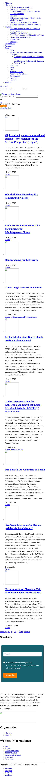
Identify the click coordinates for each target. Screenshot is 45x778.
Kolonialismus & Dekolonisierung (24, 317)
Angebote (8, 46)
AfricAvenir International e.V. (21, 7)
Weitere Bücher (20, 63)
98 (22, 632)
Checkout (13, 80)
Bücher (12, 50)
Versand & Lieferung (13, 755)
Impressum (9, 757)
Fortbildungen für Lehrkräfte (20, 33)
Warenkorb (14, 78)
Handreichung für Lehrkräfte (21, 259)
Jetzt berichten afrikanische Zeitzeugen (29, 61)
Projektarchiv (10, 44)
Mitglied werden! (16, 20)
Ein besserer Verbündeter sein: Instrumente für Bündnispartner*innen (22, 229)
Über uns (8, 5)
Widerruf (8, 748)
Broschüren (14, 65)
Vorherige (3, 632)
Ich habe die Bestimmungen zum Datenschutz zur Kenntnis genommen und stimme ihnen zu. (22, 665)
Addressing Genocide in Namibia (23, 287)
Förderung (14, 42)
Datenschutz (9, 759)
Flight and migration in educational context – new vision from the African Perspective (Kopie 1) (25, 138)
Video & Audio (17, 449)
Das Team (13, 16)
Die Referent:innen (17, 14)
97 (20, 632)
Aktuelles (8, 3)
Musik (12, 70)
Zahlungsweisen (11, 753)
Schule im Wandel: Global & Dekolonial (25, 29)
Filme (12, 67)
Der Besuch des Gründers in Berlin (25, 469)
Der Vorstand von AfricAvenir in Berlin (25, 12)
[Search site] (1, 100)
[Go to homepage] (10, 94)
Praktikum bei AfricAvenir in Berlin (23, 22)
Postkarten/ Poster (16, 72)
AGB (7, 746)
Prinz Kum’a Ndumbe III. (19, 9)
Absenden (10, 675)
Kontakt (8, 82)
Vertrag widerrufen (12, 751)
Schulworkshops (16, 31)
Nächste (27, 632)
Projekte (8, 27)
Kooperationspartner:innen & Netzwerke (25, 24)
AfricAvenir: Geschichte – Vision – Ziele (25, 18)
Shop (7, 48)
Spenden (3, 106)
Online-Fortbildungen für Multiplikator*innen (27, 35)
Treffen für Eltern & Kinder (20, 37)
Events (7, 174)
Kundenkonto (15, 76)
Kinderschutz (15, 39)
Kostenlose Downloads (18, 74)
